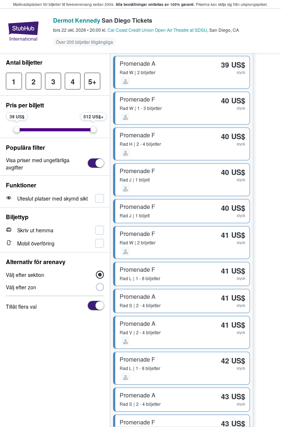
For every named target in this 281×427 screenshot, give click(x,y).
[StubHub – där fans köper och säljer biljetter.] (23, 31)
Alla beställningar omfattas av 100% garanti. (155, 4)
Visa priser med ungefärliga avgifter (38, 163)
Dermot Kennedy (76, 20)
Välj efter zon (21, 287)
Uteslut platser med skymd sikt (52, 198)
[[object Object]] (95, 163)
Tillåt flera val (21, 306)
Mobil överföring (36, 243)
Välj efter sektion (25, 274)
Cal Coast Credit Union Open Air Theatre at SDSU (157, 30)
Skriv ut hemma (35, 230)
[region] (267, 240)
